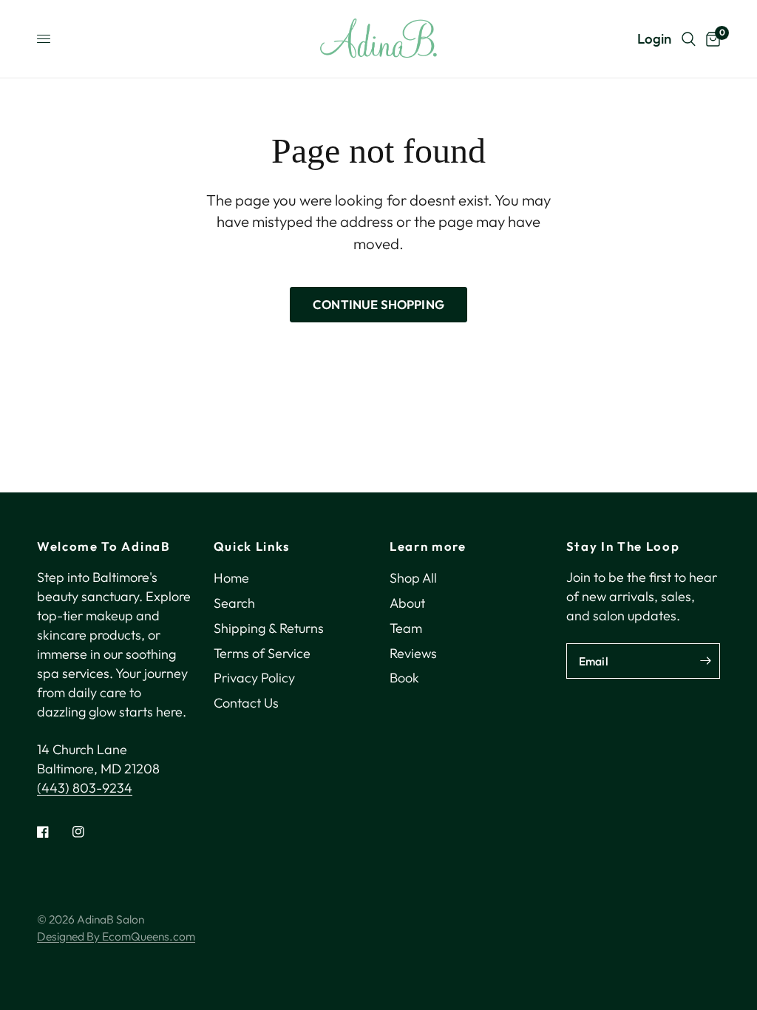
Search (234, 602)
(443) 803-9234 (84, 787)
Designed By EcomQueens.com (116, 936)
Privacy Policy (254, 677)
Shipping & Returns (269, 628)
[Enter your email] (705, 661)
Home (231, 577)
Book (404, 677)
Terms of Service (262, 653)
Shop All (413, 577)
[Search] (688, 39)
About (407, 602)
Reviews (413, 653)
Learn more (428, 546)
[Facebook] (53, 832)
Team (406, 628)
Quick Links (252, 546)
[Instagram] (88, 832)
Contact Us (246, 702)
